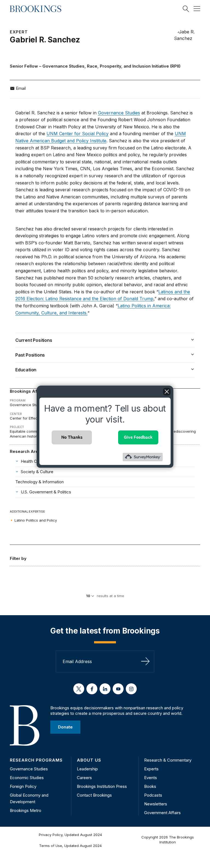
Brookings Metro (25, 810)
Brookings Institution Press (102, 786)
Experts (151, 768)
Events (150, 777)
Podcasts (153, 795)
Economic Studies (27, 777)
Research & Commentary (167, 760)
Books (150, 786)
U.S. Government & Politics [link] (46, 492)
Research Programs (36, 760)
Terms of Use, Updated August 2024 (70, 845)
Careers (84, 777)
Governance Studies (63, 66)
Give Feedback (138, 437)
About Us (89, 760)
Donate (65, 727)
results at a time (110, 596)
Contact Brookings (94, 795)
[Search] (186, 8)
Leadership (87, 768)
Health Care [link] (32, 461)
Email (21, 88)
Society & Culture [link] (37, 471)
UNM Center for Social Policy (77, 133)
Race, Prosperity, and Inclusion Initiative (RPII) (133, 66)
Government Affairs (162, 812)
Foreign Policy (23, 786)
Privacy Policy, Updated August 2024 (70, 834)
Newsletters (155, 803)
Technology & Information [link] (39, 481)
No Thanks (72, 437)
